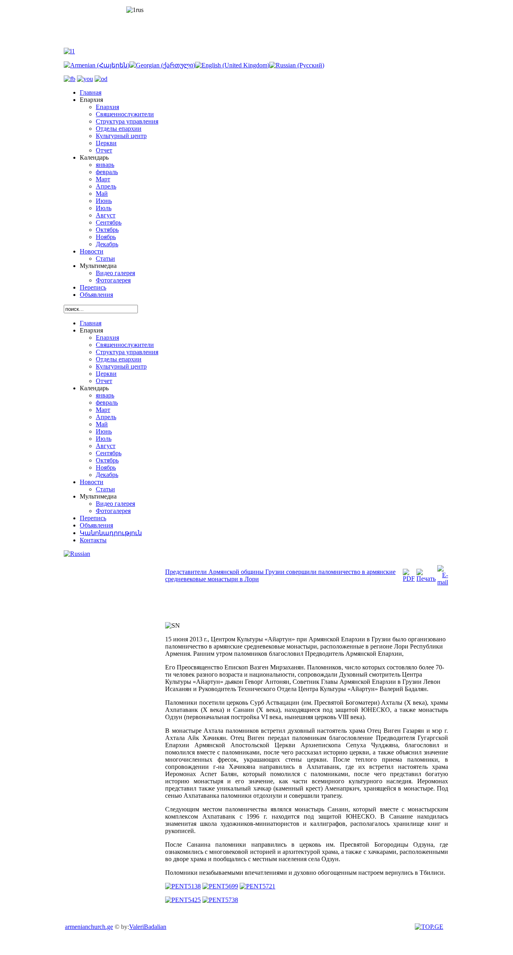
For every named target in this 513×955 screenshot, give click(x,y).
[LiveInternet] (430, 926)
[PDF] (409, 578)
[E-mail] (442, 582)
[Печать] (426, 578)
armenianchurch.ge (89, 926)
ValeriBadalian (147, 926)
